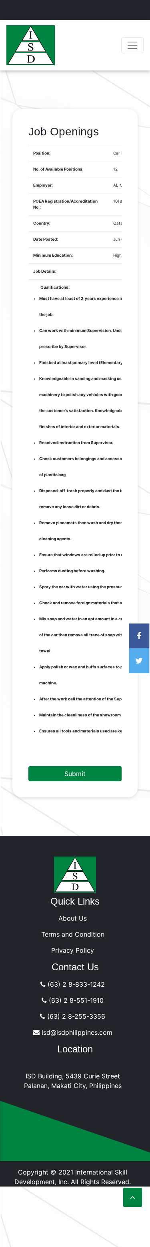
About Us (72, 918)
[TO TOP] (132, 1197)
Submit (75, 774)
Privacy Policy (72, 950)
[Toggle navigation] (132, 45)
